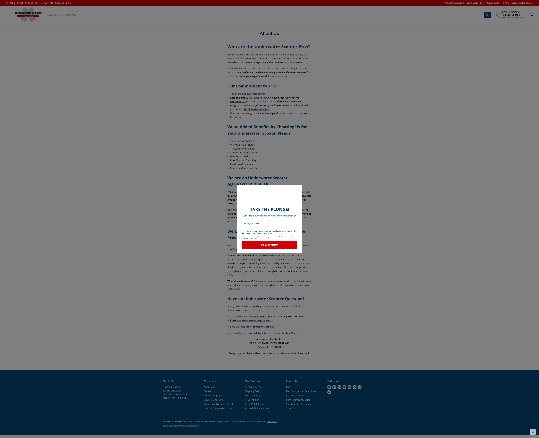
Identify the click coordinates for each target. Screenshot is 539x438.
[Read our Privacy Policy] (295, 237)
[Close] (298, 188)
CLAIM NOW (269, 245)
